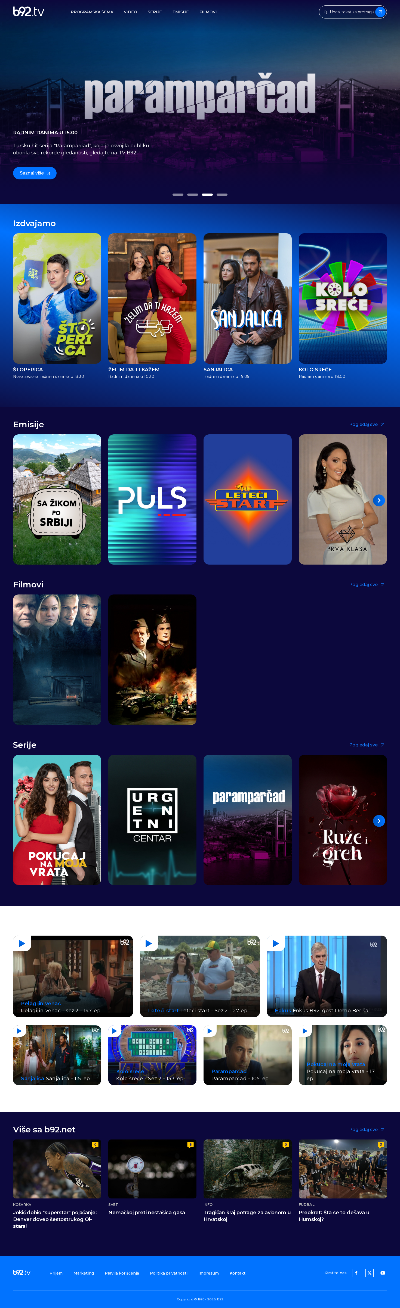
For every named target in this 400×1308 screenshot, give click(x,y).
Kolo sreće (315, 369)
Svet (113, 1205)
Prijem (56, 1273)
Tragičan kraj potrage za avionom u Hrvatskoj (247, 1216)
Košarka (22, 1205)
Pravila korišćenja (122, 1273)
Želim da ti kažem (134, 369)
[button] (178, 195)
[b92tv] (28, 12)
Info (208, 1205)
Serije (155, 12)
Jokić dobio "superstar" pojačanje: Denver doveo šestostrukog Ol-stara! (55, 1219)
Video (130, 12)
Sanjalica (218, 369)
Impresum (208, 1273)
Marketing (83, 1273)
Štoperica (28, 369)
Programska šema (92, 12)
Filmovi (208, 12)
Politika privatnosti (168, 1273)
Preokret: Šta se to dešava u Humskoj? (334, 1216)
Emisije (181, 12)
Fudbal (307, 1205)
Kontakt (237, 1273)
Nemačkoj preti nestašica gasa (146, 1213)
